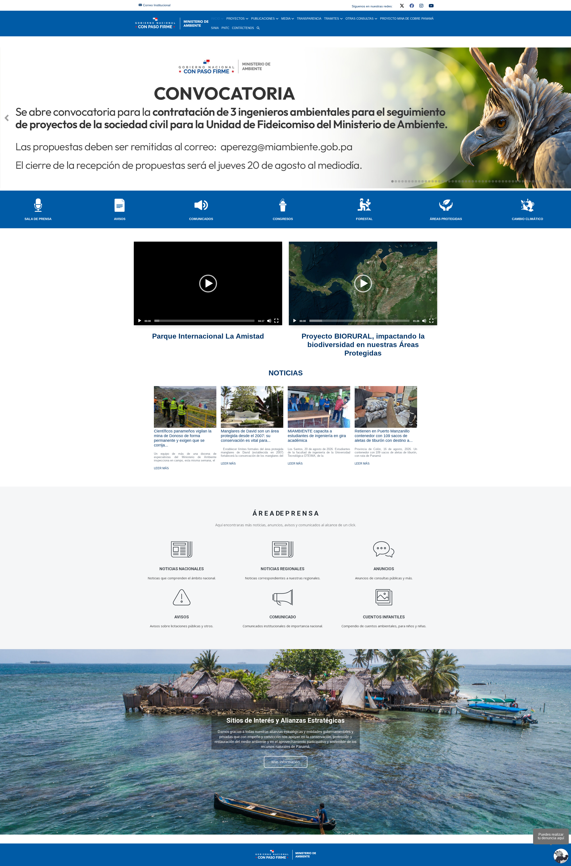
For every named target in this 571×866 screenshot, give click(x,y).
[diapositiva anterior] (6, 118)
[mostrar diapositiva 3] (399, 181)
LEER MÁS (161, 468)
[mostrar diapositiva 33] (499, 181)
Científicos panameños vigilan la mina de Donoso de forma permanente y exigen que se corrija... (182, 438)
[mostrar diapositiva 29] (486, 181)
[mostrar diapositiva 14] (436, 181)
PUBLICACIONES (263, 18)
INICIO (216, 18)
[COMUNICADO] (283, 597)
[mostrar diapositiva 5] (406, 181)
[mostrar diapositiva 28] (483, 181)
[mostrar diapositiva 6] (409, 181)
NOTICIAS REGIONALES (282, 568)
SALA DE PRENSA (38, 219)
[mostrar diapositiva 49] (553, 181)
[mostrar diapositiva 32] (496, 181)
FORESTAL (364, 219)
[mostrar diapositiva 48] (549, 181)
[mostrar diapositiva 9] (419, 181)
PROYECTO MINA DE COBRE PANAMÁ (407, 18)
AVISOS (119, 219)
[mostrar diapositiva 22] (462, 181)
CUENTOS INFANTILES (384, 617)
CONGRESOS (283, 219)
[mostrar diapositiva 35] (506, 181)
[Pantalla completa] (276, 321)
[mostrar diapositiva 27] (479, 181)
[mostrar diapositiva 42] (529, 181)
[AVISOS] (181, 597)
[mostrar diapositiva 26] (476, 181)
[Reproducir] (139, 321)
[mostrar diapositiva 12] (429, 181)
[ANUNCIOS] (384, 549)
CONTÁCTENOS (243, 28)
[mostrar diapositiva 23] (466, 181)
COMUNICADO (282, 617)
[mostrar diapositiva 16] (442, 181)
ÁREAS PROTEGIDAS (446, 219)
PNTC (225, 28)
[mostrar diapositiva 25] (473, 181)
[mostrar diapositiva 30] (489, 181)
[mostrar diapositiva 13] (432, 181)
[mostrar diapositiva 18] (449, 181)
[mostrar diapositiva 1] (392, 181)
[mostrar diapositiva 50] (556, 181)
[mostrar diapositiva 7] (412, 181)
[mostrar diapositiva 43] (533, 181)
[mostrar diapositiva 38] (516, 181)
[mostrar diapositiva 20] (456, 181)
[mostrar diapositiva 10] (422, 181)
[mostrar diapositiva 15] (439, 181)
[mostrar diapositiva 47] (546, 181)
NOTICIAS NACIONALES (181, 568)
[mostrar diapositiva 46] (543, 181)
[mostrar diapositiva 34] (503, 181)
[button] (258, 28)
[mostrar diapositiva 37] (513, 181)
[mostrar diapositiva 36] (509, 181)
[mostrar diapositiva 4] (402, 181)
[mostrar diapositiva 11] (426, 181)
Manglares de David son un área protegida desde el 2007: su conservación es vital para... (250, 436)
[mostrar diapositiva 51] (560, 181)
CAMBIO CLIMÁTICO (527, 219)
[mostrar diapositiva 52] (563, 181)
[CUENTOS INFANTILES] (384, 597)
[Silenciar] (269, 321)
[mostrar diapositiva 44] (536, 181)
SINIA (215, 28)
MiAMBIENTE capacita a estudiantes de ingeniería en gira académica (317, 436)
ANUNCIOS (384, 568)
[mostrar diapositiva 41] (526, 181)
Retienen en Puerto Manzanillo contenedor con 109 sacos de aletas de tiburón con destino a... (384, 436)
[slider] (204, 321)
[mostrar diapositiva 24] (469, 181)
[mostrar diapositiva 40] (523, 181)
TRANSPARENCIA (309, 18)
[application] (208, 283)
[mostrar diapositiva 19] (452, 181)
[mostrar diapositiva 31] (493, 181)
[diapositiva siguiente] (564, 118)
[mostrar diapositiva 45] (539, 181)
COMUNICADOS (201, 219)
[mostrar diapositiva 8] (416, 181)
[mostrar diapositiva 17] (446, 181)
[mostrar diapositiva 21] (459, 181)
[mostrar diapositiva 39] (519, 181)
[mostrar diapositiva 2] (396, 181)
